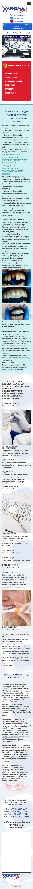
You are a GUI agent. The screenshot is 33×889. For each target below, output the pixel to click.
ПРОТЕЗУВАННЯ (11, 77)
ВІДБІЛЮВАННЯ (11, 93)
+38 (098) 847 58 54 (19, 18)
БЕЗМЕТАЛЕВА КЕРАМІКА (14, 81)
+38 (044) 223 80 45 (19, 15)
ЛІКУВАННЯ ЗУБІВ (11, 73)
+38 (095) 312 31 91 (19, 21)
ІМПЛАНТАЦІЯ (10, 85)
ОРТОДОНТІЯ (10, 89)
